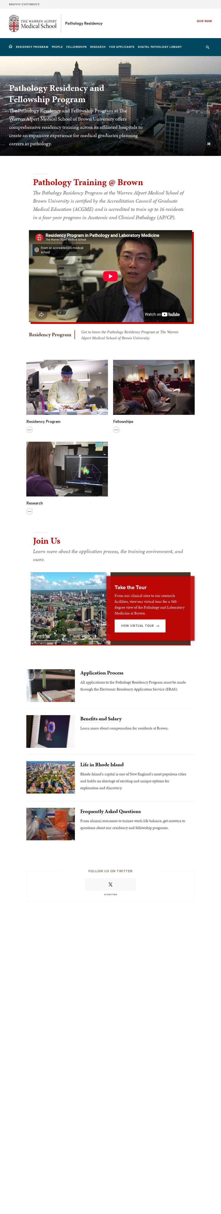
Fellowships (123, 422)
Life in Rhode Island (102, 764)
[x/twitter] (110, 884)
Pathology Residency (84, 23)
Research (34, 503)
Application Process (101, 672)
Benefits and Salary (101, 718)
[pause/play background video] (208, 143)
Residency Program (43, 422)
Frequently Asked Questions (110, 811)
